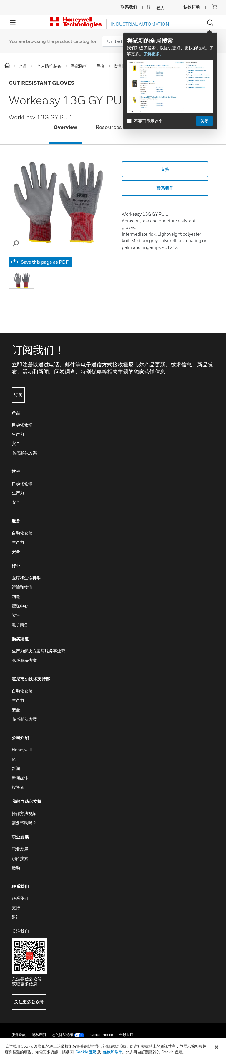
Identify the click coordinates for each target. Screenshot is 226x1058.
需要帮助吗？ (24, 822)
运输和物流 (22, 587)
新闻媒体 (20, 777)
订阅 (18, 394)
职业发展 (20, 848)
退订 (16, 917)
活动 (16, 867)
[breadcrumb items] (8, 66)
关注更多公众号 (29, 1001)
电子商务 (20, 624)
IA (13, 758)
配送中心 (20, 605)
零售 (16, 615)
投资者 (18, 787)
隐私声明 (39, 1034)
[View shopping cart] (214, 6)
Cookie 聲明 (86, 1051)
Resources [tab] (109, 127)
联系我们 (20, 898)
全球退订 (126, 1034)
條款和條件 (112, 1051)
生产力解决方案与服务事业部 (38, 650)
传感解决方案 (24, 452)
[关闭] (216, 1047)
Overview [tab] (65, 127)
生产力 (18, 433)
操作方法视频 (24, 813)
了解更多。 (153, 53)
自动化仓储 (22, 424)
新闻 (16, 768)
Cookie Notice (101, 1034)
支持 (165, 169)
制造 (16, 596)
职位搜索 (20, 858)
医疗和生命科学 (26, 577)
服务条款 (18, 1034)
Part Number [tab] (156, 127)
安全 (16, 443)
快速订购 (192, 6)
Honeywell (22, 749)
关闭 (204, 120)
